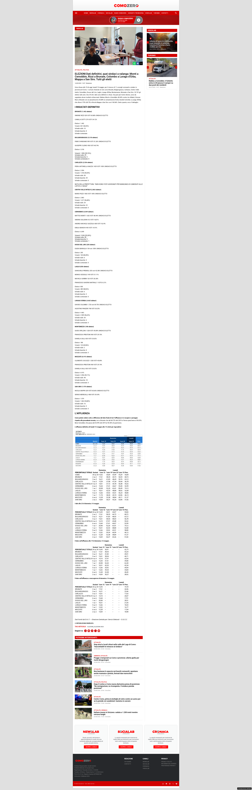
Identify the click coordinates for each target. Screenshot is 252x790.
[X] (95, 630)
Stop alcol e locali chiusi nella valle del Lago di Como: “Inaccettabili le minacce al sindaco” (115, 645)
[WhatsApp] (85, 630)
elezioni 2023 (99, 626)
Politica (86, 70)
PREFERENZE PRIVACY (168, 765)
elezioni (90, 626)
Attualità (78, 70)
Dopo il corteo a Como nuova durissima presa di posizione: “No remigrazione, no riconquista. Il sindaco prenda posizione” (117, 686)
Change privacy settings (244, 788)
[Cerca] (175, 13)
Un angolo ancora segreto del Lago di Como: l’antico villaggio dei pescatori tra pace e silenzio (161, 83)
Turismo (157, 13)
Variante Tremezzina (136, 13)
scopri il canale (91, 747)
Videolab (148, 13)
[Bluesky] (99, 630)
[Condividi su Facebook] (137, 63)
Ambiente (97, 655)
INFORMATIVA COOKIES (168, 763)
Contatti (164, 13)
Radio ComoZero (120, 13)
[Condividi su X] (141, 63)
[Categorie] (76, 13)
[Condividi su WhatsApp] (134, 63)
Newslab (93, 13)
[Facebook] (89, 630)
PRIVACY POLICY (166, 761)
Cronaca (101, 13)
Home (86, 13)
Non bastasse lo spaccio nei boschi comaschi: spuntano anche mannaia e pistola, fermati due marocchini (116, 672)
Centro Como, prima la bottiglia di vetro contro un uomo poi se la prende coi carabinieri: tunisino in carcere (117, 700)
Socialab (109, 13)
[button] (126, 20)
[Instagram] (92, 630)
